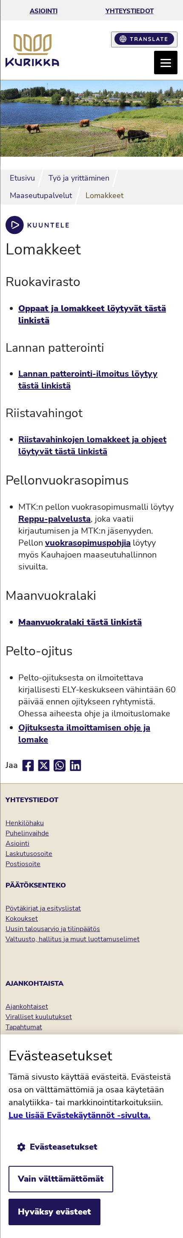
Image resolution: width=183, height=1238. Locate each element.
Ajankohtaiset (27, 1006)
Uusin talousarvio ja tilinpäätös (53, 929)
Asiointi (43, 11)
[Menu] (165, 62)
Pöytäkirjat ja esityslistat (43, 908)
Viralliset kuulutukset (39, 1017)
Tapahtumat (24, 1027)
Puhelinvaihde (27, 833)
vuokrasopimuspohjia (88, 543)
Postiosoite (23, 864)
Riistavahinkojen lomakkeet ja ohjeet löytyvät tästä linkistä (92, 445)
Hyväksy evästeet (54, 1212)
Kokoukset (22, 918)
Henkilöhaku (25, 823)
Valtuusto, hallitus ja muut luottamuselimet (73, 939)
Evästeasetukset (63, 1147)
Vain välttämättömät (61, 1179)
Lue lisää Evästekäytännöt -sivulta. (79, 1115)
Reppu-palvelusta (54, 519)
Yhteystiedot (130, 11)
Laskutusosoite (29, 853)
